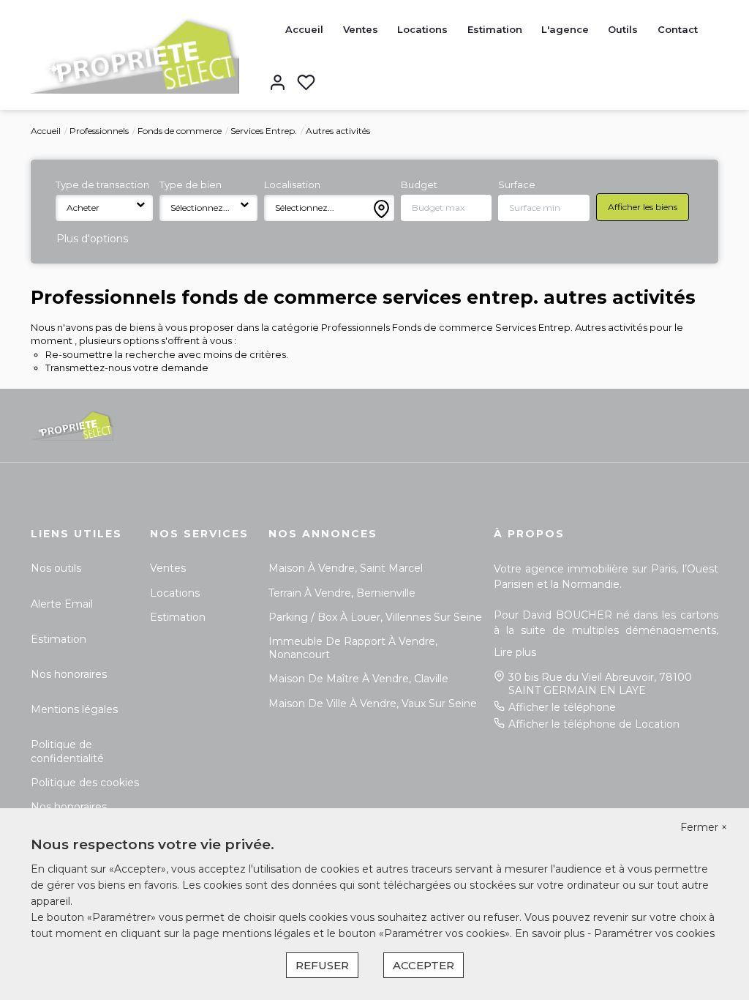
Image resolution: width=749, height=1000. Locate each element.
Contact (678, 29)
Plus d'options (92, 238)
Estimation (494, 29)
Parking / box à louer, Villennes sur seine (375, 617)
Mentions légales (74, 709)
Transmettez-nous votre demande (126, 367)
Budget (419, 184)
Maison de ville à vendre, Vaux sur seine (372, 703)
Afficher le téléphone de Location (594, 724)
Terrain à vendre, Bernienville (341, 593)
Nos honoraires (69, 674)
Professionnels (99, 130)
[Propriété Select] (135, 54)
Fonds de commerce (180, 130)
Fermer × (703, 827)
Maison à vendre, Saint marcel (345, 568)
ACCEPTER (423, 965)
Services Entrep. (263, 130)
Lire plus (515, 652)
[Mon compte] (277, 83)
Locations (422, 29)
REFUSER (322, 965)
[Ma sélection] (306, 83)
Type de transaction (102, 184)
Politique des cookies (85, 782)
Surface (516, 184)
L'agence (565, 29)
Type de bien (190, 184)
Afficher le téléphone (562, 707)
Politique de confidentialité (67, 751)
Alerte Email (62, 604)
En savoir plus (551, 933)
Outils (623, 29)
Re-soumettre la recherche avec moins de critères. (166, 354)
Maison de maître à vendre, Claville (358, 678)
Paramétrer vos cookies (654, 933)
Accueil (304, 29)
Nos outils (56, 568)
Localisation (292, 184)
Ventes (360, 29)
